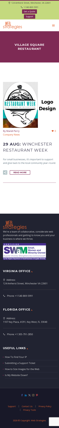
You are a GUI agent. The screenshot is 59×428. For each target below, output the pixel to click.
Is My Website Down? (16, 375)
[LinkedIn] (26, 395)
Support (29, 16)
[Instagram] (33, 395)
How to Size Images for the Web (22, 369)
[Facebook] (22, 395)
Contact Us (27, 406)
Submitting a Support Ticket (20, 363)
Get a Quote (29, 11)
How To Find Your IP (16, 357)
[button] (5, 172)
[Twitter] (29, 395)
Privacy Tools (29, 410)
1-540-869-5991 (31, 7)
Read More (19, 172)
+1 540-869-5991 (24, 295)
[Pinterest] (37, 395)
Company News (11, 134)
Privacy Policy (45, 406)
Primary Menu (53, 25)
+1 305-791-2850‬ (24, 334)
